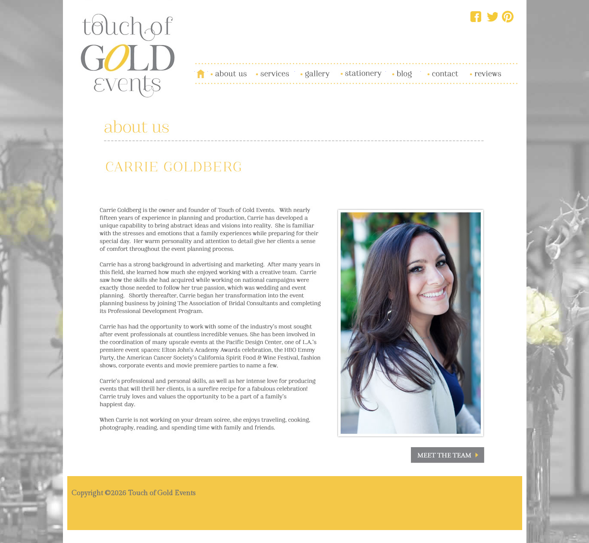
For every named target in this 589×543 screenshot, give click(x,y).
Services (262, 68)
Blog (392, 68)
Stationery (350, 68)
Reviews (475, 68)
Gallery (305, 68)
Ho (199, 68)
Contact (431, 68)
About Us (221, 68)
